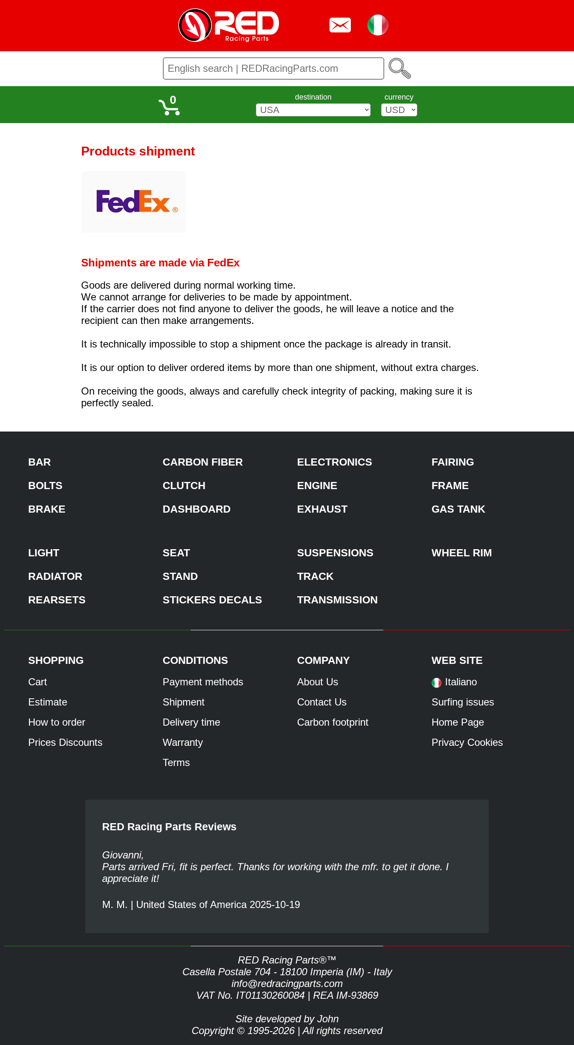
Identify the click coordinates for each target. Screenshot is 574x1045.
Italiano (461, 681)
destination (313, 97)
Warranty (183, 742)
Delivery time (191, 722)
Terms (176, 762)
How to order (56, 722)
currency (398, 97)
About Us (317, 681)
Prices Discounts (65, 742)
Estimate (47, 702)
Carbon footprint (333, 722)
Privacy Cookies (467, 742)
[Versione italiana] (437, 685)
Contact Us (322, 702)
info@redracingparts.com (287, 983)
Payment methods (203, 681)
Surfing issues (463, 702)
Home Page (458, 722)
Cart (37, 681)
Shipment (184, 702)
